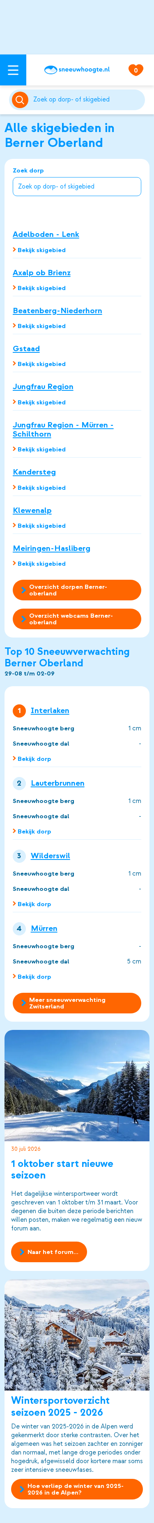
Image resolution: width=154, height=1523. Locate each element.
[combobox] (87, 100)
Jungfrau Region (43, 386)
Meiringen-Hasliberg (51, 548)
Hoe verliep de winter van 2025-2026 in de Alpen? (76, 1489)
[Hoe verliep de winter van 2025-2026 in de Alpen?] (77, 1335)
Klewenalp (32, 510)
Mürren (44, 928)
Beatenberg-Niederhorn (57, 310)
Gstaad (26, 348)
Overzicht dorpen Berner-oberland (68, 590)
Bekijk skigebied (42, 250)
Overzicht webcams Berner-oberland (71, 619)
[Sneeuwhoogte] (77, 70)
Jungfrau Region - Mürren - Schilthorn (63, 429)
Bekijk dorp (34, 759)
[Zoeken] (87, 100)
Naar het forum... (53, 1252)
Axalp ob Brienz (42, 272)
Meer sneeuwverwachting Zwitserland (67, 1003)
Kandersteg (34, 472)
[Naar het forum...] (77, 1085)
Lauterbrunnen (58, 783)
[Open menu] (13, 69)
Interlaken (50, 710)
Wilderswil (50, 855)
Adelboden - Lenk (46, 234)
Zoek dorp (28, 171)
